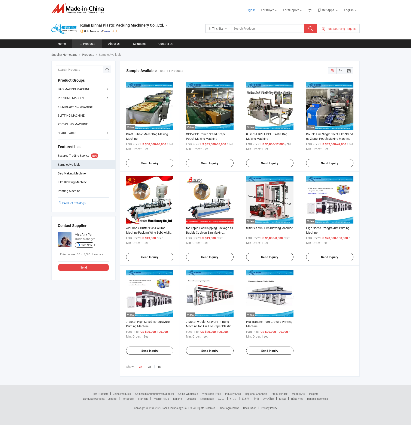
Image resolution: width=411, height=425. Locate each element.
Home (62, 44)
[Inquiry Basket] (310, 10)
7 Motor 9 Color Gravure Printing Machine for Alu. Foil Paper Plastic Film (208, 326)
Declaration (249, 408)
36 (150, 367)
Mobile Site (298, 393)
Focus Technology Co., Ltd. (177, 408)
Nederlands (207, 398)
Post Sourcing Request (341, 29)
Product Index (279, 393)
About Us (114, 44)
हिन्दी (256, 398)
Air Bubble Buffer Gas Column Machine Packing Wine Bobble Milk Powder (149, 232)
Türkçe (282, 398)
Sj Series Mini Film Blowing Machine (269, 228)
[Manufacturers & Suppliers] (78, 8)
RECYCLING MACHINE (73, 124)
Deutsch (191, 398)
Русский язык (161, 398)
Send (83, 267)
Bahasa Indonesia (317, 398)
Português (128, 398)
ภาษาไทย (268, 398)
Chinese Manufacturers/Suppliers (154, 393)
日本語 (246, 398)
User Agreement (229, 408)
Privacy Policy (269, 408)
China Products (122, 393)
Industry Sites (233, 393)
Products (89, 44)
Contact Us (165, 44)
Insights (313, 393)
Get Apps (328, 10)
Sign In (251, 10)
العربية (221, 398)
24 (140, 366)
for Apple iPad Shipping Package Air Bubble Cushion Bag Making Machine (209, 232)
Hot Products (100, 393)
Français (143, 398)
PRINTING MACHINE (71, 98)
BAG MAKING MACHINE (74, 89)
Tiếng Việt (297, 398)
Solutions (139, 44)
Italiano (177, 398)
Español (112, 398)
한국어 (233, 398)
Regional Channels (256, 393)
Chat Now (86, 245)
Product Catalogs (74, 203)
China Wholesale (188, 393)
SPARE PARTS (67, 133)
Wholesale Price (211, 393)
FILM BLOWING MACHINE (75, 107)
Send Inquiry (149, 163)
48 (159, 367)
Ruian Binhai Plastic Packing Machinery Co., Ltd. (122, 25)
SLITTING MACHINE (71, 115)
